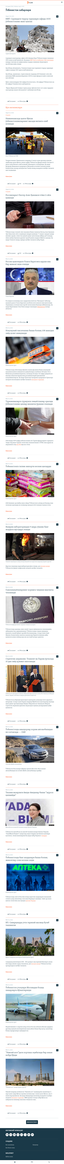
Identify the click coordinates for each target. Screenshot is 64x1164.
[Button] (12, 101)
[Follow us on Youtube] (7, 1134)
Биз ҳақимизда (10, 1145)
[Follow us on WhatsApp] (21, 1134)
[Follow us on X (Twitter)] (25, 1134)
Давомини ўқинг (32, 1122)
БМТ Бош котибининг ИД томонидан (42, 60)
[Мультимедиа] (15, 1162)
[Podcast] (32, 1134)
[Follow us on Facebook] (14, 1134)
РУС (32, 1162)
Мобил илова (9, 1156)
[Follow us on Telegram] (10, 1134)
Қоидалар (35, 1145)
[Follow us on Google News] (28, 1134)
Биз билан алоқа (10, 1147)
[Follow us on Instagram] (17, 1134)
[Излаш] (49, 1162)
